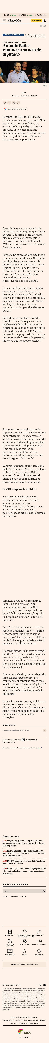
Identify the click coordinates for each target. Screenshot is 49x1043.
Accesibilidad (40, 1020)
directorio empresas (39, 944)
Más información (8, 742)
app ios (24, 954)
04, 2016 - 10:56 (28, 96)
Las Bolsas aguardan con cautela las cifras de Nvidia (35, 36)
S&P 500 (22, 15)
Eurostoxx (14, 897)
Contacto (14, 1017)
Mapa (13, 1023)
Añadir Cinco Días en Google (16, 109)
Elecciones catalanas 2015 (13, 731)
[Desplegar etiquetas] (44, 730)
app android (39, 954)
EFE (24, 92)
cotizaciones (9, 954)
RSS (16, 1023)
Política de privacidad (28, 1020)
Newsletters (23, 1023)
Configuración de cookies (11, 1020)
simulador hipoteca (24, 935)
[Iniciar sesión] (44, 20)
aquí (40, 748)
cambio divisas (24, 944)
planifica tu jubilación (10, 944)
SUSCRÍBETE (36, 20)
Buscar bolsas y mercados (15, 884)
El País (43, 26)
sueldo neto (39, 935)
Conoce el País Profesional (24, 964)
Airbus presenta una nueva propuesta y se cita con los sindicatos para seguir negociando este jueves (24, 871)
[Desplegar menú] (4, 20)
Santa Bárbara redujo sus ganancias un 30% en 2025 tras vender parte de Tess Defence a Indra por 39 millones (24, 853)
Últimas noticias (11, 836)
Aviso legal (21, 1017)
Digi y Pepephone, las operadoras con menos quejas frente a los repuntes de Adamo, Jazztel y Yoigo (23, 843)
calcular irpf (10, 935)
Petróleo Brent (42, 15)
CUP (27, 731)
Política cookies (31, 1017)
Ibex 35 (6, 15)
